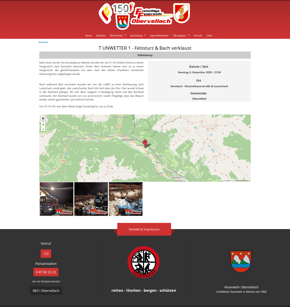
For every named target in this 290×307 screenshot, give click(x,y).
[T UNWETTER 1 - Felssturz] (56, 214)
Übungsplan (178, 35)
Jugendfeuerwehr (159, 35)
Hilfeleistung (145, 55)
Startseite (43, 42)
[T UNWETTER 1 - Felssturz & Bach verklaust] (145, 144)
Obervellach (199, 98)
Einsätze (100, 35)
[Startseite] (145, 30)
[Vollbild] (43, 118)
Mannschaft (115, 35)
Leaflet (227, 180)
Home (88, 35)
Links (209, 35)
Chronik (198, 35)
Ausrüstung (135, 35)
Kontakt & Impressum (144, 229)
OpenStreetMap (241, 180)
